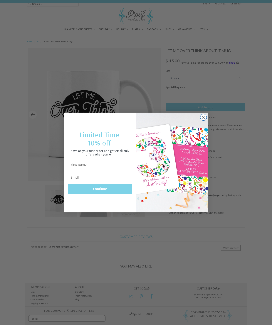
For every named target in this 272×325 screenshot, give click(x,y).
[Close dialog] (203, 117)
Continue (100, 189)
